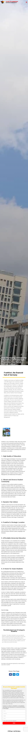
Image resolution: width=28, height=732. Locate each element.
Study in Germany (12, 2)
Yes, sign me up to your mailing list (10, 720)
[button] (25, 2)
